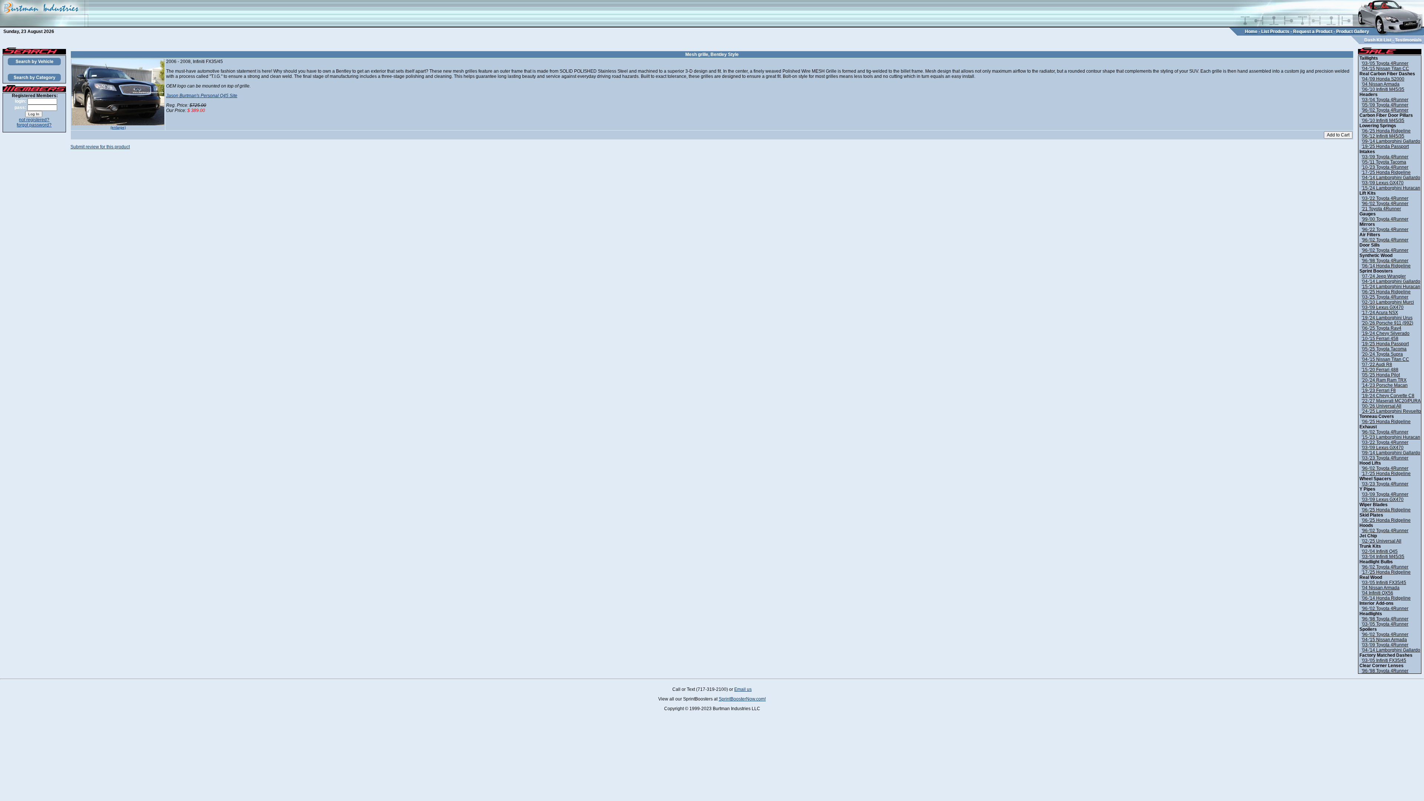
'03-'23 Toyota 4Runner (1385, 458)
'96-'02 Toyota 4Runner (1385, 110)
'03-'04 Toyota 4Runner (1385, 99)
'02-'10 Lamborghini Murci (1388, 302)
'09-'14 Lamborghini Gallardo (1391, 141)
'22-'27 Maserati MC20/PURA (1391, 400)
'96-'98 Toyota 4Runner (1385, 260)
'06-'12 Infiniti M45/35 (1383, 136)
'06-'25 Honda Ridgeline (1386, 131)
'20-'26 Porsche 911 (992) (1387, 323)
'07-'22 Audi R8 (1377, 364)
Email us (743, 689)
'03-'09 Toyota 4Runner (1385, 156)
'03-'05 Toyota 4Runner (1385, 63)
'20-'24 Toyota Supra (1382, 354)
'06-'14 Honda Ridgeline (1386, 265)
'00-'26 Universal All (1381, 406)
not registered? (34, 119)
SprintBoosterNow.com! (742, 699)
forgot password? (34, 125)
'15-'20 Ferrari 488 (1380, 369)
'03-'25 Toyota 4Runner (1385, 297)
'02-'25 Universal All (1381, 541)
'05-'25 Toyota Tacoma (1384, 349)
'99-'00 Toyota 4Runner (1385, 219)
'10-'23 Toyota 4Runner (1385, 167)
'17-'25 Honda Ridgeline (1386, 172)
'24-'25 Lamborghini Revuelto (1391, 411)
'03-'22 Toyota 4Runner (1385, 198)
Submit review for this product (100, 146)
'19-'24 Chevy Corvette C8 (1388, 395)
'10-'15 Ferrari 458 (1380, 338)
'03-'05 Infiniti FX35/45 (1384, 582)
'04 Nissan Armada (1381, 84)
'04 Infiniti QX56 (1377, 593)
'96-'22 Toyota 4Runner (1385, 229)
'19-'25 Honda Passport (1385, 146)
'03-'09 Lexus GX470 (1383, 182)
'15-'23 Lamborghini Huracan (1391, 437)
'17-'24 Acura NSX (1380, 312)
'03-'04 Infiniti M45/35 (1383, 556)
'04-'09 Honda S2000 (1383, 79)
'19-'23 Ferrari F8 (1379, 390)
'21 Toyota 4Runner (1381, 208)
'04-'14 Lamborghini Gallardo (1391, 177)
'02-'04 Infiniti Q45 (1380, 551)
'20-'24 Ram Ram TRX (1384, 380)
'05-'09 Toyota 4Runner (1385, 105)
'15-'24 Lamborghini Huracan (1391, 188)
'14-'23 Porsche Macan (1385, 385)
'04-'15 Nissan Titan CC (1385, 68)
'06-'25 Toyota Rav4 (1381, 328)
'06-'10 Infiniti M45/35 (1383, 89)
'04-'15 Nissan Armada (1384, 639)
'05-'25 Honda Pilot (1381, 375)
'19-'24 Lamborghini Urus (1387, 317)
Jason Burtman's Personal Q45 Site (201, 95)
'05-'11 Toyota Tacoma (1384, 162)
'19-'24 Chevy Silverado (1386, 333)
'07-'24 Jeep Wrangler (1384, 276)
